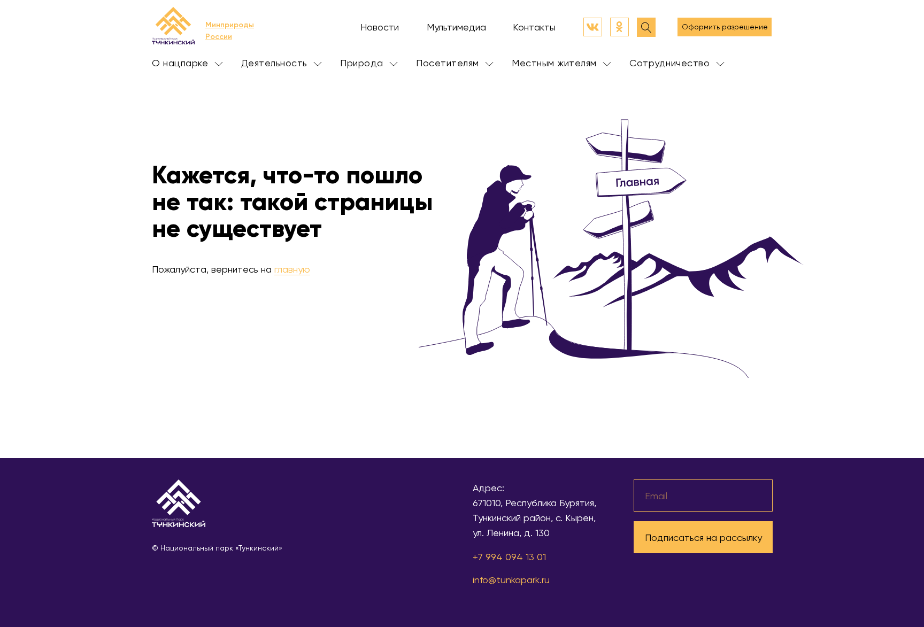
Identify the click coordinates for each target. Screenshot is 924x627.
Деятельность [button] (276, 62)
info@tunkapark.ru (511, 579)
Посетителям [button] (449, 62)
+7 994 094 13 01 (509, 556)
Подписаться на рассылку (703, 537)
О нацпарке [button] (181, 62)
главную (292, 269)
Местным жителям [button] (555, 62)
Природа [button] (363, 62)
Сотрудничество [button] (671, 62)
